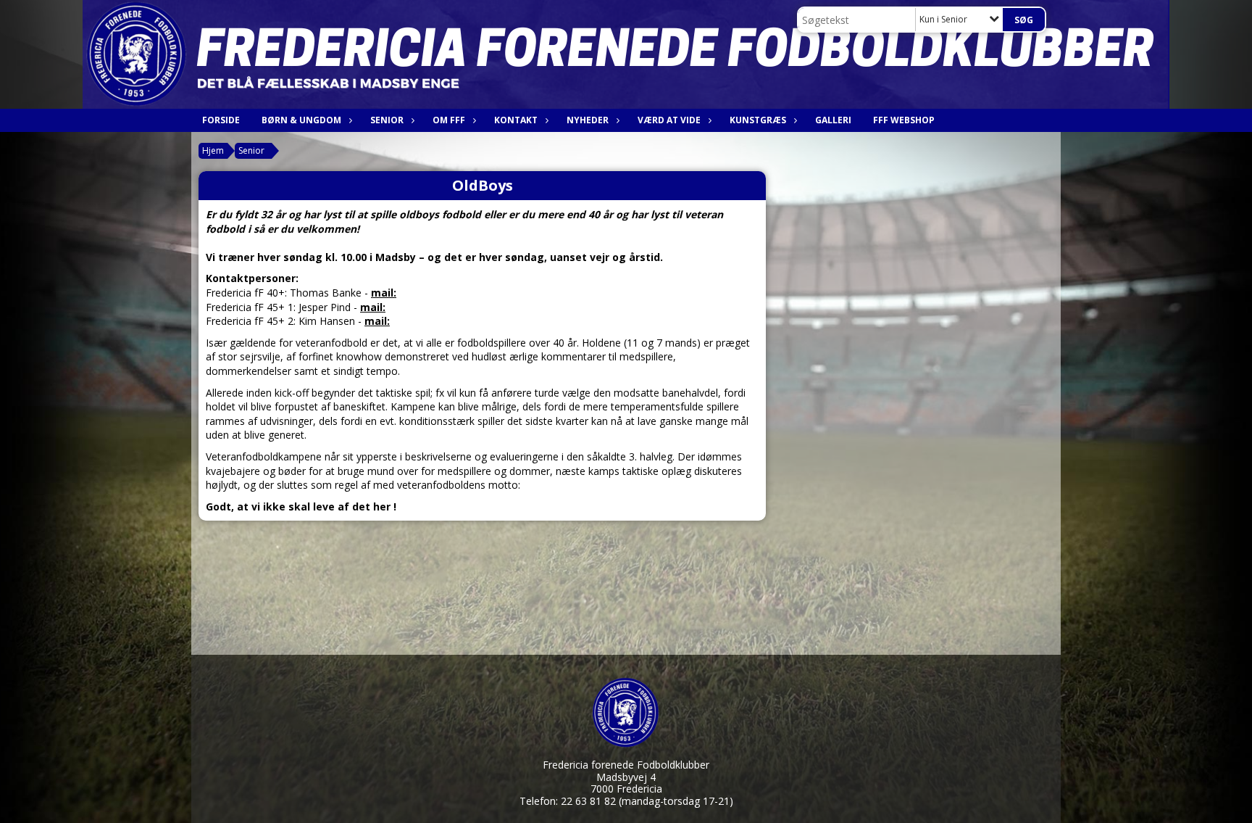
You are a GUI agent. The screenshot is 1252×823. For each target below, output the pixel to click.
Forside (221, 120)
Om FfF (449, 120)
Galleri (833, 120)
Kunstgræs (758, 120)
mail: (383, 292)
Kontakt (516, 120)
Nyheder (588, 120)
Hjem (213, 150)
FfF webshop (904, 120)
